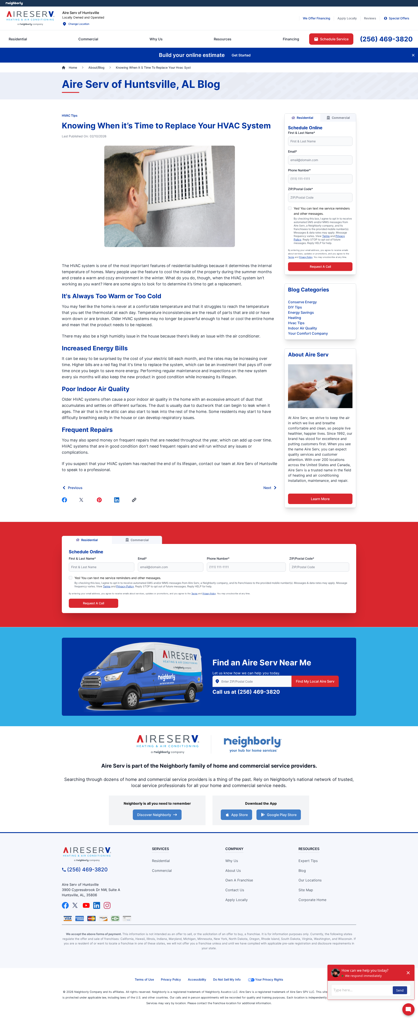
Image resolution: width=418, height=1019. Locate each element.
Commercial (341, 117)
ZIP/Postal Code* (300, 189)
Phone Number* (299, 170)
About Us (233, 870)
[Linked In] (117, 500)
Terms (326, 236)
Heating (294, 317)
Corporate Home (312, 900)
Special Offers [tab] (399, 18)
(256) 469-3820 (259, 692)
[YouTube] (86, 905)
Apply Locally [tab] (347, 18)
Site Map (305, 890)
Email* (292, 151)
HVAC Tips (70, 115)
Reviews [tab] (370, 18)
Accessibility (197, 979)
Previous (75, 488)
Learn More (320, 499)
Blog (302, 870)
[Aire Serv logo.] (30, 18)
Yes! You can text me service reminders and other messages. (117, 578)
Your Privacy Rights (269, 979)
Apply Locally (236, 900)
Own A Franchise (239, 880)
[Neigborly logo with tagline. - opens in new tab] (252, 744)
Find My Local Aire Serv (315, 681)
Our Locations (310, 880)
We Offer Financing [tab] (316, 18)
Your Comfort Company (308, 333)
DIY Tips (295, 307)
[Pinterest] (100, 500)
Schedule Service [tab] (334, 39)
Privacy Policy (305, 257)
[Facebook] (65, 500)
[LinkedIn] (96, 905)
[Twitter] (82, 500)
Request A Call (320, 266)
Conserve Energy (302, 302)
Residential (305, 117)
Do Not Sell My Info (227, 979)
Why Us (231, 861)
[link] (134, 500)
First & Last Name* (301, 133)
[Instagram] (107, 905)
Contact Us (234, 890)
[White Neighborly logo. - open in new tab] (14, 3)
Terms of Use (144, 979)
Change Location (78, 24)
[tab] (156, 39)
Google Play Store (282, 815)
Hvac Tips (296, 323)
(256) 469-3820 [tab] (386, 39)
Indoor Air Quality (302, 328)
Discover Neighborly (154, 815)
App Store (239, 815)
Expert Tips (308, 861)
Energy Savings (301, 312)
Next (267, 488)
